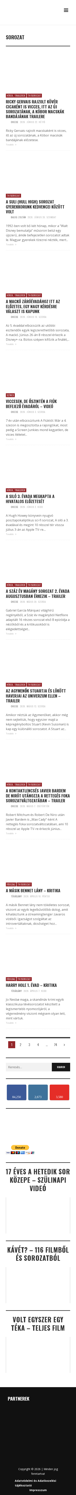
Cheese (14, 122)
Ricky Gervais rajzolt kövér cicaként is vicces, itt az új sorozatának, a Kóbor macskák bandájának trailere (35, 109)
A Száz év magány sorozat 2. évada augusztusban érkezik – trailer (38, 593)
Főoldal (11, 884)
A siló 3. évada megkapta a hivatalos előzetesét (30, 498)
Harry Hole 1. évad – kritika (31, 985)
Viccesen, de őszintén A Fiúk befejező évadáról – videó (31, 403)
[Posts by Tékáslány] (7, 896)
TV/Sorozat (34, 95)
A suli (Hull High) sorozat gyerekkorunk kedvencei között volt (35, 206)
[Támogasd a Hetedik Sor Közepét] (38, 24)
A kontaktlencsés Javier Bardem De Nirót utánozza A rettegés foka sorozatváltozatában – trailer (38, 795)
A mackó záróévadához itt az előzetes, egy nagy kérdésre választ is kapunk (33, 306)
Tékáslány (16, 896)
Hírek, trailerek (16, 95)
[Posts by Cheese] (7, 122)
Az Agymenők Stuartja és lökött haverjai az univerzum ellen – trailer (36, 695)
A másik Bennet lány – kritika (33, 890)
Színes (10, 395)
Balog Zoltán (18, 217)
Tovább (10, 144)
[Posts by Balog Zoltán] (7, 217)
